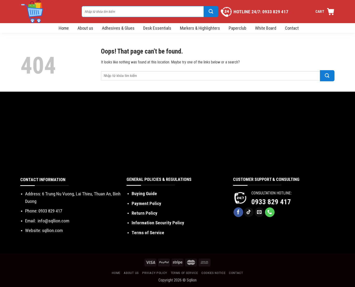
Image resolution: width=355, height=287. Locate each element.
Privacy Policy (154, 273)
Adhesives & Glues (118, 28)
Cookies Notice (213, 273)
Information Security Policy (158, 223)
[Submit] (211, 11)
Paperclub (237, 28)
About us (85, 28)
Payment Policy (146, 203)
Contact (292, 28)
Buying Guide (144, 193)
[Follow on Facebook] (238, 212)
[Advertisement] (177, 140)
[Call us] (270, 212)
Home (64, 28)
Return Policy (144, 213)
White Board (265, 28)
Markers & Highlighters (200, 28)
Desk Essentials (157, 28)
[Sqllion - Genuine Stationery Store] (49, 11)
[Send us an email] (259, 212)
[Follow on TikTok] (249, 212)
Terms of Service (148, 232)
